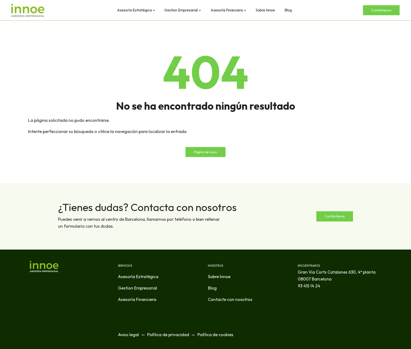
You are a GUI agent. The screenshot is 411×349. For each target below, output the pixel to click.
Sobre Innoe (265, 10)
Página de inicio (205, 152)
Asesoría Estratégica (134, 10)
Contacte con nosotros (230, 299)
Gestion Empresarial (181, 10)
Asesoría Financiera (226, 10)
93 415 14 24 (309, 286)
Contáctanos (381, 10)
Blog (288, 10)
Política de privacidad (168, 334)
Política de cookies (215, 334)
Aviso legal (128, 334)
